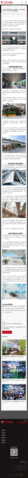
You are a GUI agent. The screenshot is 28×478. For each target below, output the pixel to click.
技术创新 (3, 435)
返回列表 (8, 332)
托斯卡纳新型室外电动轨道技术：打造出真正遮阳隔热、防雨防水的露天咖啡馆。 (13, 327)
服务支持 (3, 437)
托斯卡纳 (3, 430)
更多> (24, 336)
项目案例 (3, 440)
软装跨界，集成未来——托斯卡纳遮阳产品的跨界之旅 (12, 323)
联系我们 (3, 442)
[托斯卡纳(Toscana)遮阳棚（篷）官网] (7, 2)
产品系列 (3, 432)
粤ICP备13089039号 (18, 476)
